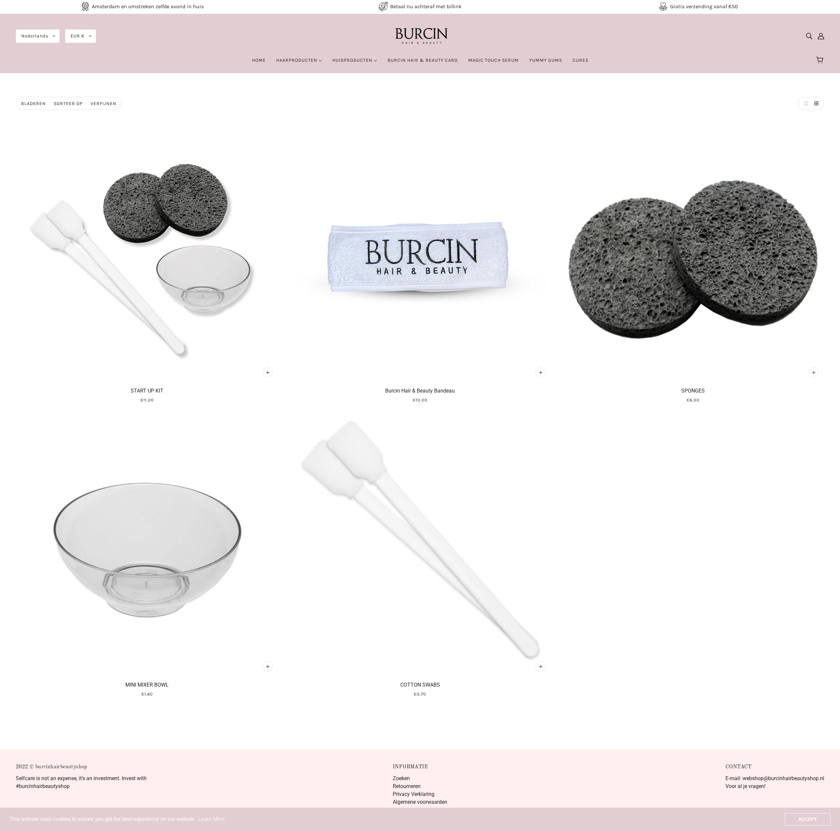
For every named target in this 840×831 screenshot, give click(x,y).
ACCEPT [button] (807, 819)
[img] (809, 36)
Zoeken (401, 778)
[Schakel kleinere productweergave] (817, 103)
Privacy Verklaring (413, 794)
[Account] (821, 36)
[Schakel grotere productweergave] (804, 103)
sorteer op (68, 103)
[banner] (420, 35)
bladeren (33, 103)
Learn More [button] (211, 819)
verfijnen (103, 103)
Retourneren (407, 786)
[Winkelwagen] (821, 60)
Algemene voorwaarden (420, 802)
